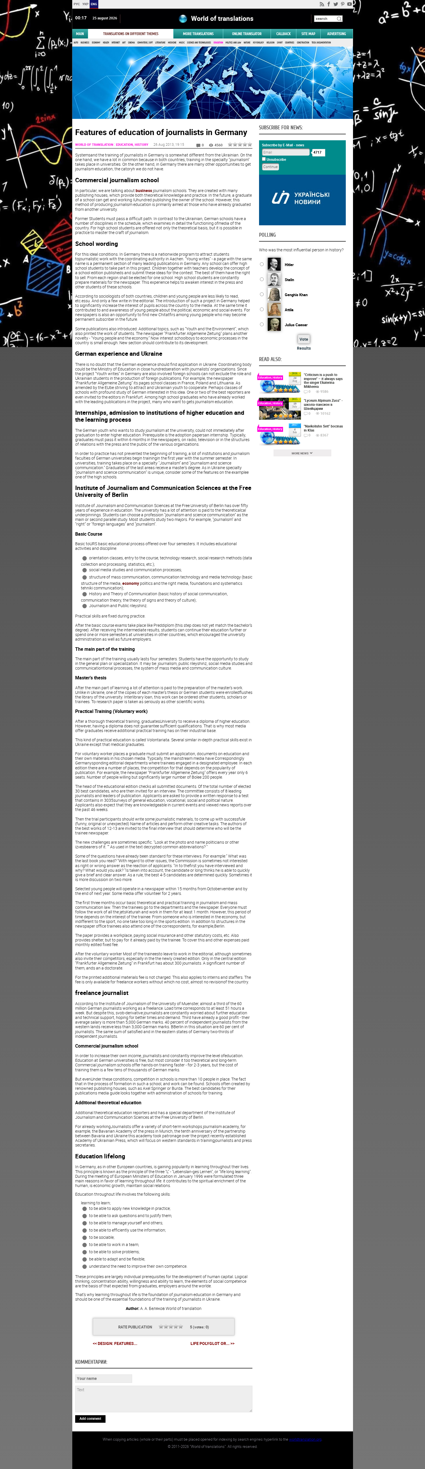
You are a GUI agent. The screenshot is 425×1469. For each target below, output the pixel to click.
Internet (116, 42)
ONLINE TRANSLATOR (247, 34)
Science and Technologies (199, 42)
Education (218, 42)
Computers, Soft (145, 42)
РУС (76, 4)
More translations (198, 34)
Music (181, 42)
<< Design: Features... (115, 1343)
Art (123, 42)
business (144, 190)
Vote (304, 339)
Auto (76, 42)
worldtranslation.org (305, 1439)
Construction (303, 42)
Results (304, 348)
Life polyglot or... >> (212, 1343)
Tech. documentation (321, 42)
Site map (308, 34)
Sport (279, 42)
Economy (96, 42)
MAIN (80, 34)
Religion (270, 42)
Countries (289, 42)
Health (106, 42)
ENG (94, 4)
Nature (247, 42)
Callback (283, 34)
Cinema (131, 42)
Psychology (258, 42)
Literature (160, 42)
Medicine (172, 42)
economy (130, 583)
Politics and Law (233, 42)
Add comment (90, 1418)
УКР (85, 4)
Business (85, 42)
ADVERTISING (336, 34)
